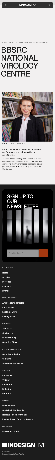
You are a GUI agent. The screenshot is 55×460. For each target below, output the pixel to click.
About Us (7, 328)
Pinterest (7, 393)
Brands (6, 291)
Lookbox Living (9, 312)
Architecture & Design (13, 303)
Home (5, 272)
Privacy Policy (9, 337)
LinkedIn (6, 389)
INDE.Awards (8, 405)
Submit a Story (9, 342)
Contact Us (7, 333)
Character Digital (11, 431)
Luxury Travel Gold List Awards (17, 419)
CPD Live (6, 358)
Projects (6, 281)
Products (6, 286)
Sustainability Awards (13, 410)
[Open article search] (49, 5)
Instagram (7, 375)
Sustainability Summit (13, 363)
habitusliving (8, 307)
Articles (6, 277)
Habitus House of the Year (15, 414)
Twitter (6, 380)
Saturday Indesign (11, 354)
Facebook (7, 384)
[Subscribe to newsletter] (43, 253)
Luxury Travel (9, 316)
